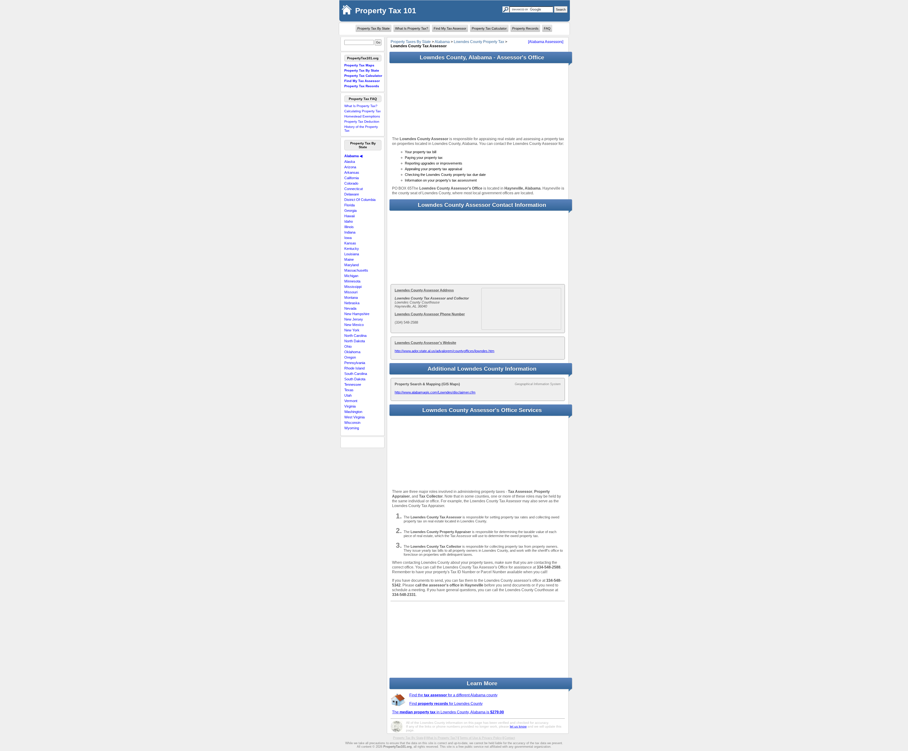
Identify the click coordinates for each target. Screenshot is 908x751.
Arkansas (351, 172)
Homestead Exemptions (362, 116)
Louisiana (351, 254)
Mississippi (353, 287)
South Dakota (354, 379)
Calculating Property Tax (362, 111)
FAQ (547, 28)
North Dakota (354, 341)
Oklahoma (352, 352)
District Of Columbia (359, 200)
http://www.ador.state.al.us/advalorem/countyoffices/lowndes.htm (444, 351)
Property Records (525, 28)
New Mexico (354, 325)
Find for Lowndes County (446, 704)
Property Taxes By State (411, 42)
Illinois (349, 227)
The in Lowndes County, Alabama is (448, 712)
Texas (349, 390)
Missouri (351, 292)
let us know (518, 726)
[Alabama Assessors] (545, 42)
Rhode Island (354, 368)
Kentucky (351, 249)
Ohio (348, 346)
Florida (349, 205)
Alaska (349, 162)
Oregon (350, 357)
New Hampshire (356, 314)
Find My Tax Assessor (450, 28)
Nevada (350, 308)
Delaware (351, 194)
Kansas (350, 243)
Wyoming (351, 428)
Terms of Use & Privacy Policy (480, 738)
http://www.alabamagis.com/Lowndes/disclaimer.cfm (435, 392)
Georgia (350, 210)
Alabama (442, 42)
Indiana (349, 232)
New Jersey (353, 319)
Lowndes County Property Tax (479, 42)
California (351, 178)
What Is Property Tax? (411, 28)
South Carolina (355, 374)
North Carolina (355, 336)
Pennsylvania (354, 363)
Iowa (348, 238)
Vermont (350, 401)
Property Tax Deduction (361, 121)
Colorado (351, 183)
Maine (349, 259)
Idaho (348, 221)
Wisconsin (352, 423)
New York (351, 330)
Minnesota (352, 281)
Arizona (350, 167)
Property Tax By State (373, 28)
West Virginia (354, 417)
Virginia (350, 406)
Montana (351, 297)
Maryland (351, 265)
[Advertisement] (478, 100)
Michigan (351, 276)
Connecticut (353, 189)
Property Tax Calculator (489, 28)
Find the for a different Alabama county (453, 695)
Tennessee (352, 384)
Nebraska (351, 303)
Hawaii (349, 216)
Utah (348, 395)
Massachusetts (356, 270)
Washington (353, 412)
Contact (509, 738)
